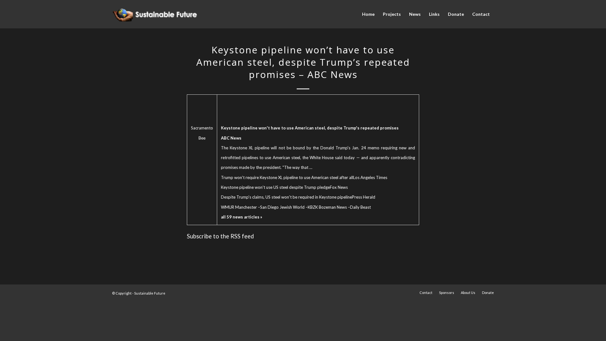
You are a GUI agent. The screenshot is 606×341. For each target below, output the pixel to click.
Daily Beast (360, 207)
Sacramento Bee (202, 132)
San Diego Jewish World (282, 207)
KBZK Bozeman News (327, 207)
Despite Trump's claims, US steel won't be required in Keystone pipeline (286, 197)
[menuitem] (368, 14)
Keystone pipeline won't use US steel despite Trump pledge (275, 187)
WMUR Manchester (239, 207)
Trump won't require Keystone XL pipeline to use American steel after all (287, 177)
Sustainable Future (149, 293)
